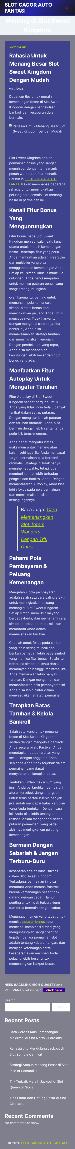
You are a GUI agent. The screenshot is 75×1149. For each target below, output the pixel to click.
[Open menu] (66, 8)
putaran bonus (33, 922)
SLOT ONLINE (17, 47)
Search (10, 1000)
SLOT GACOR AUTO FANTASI (44, 1143)
